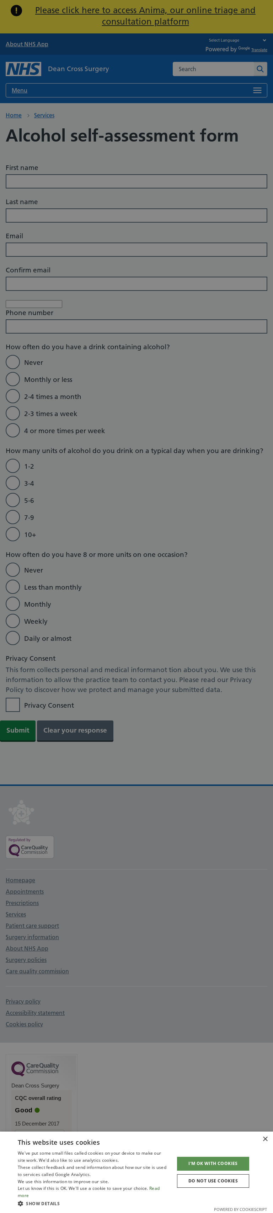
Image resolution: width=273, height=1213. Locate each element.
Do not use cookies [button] (213, 1181)
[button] (94, 1203)
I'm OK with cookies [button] (213, 1163)
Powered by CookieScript (240, 1209)
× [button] (265, 1139)
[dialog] (136, 1172)
